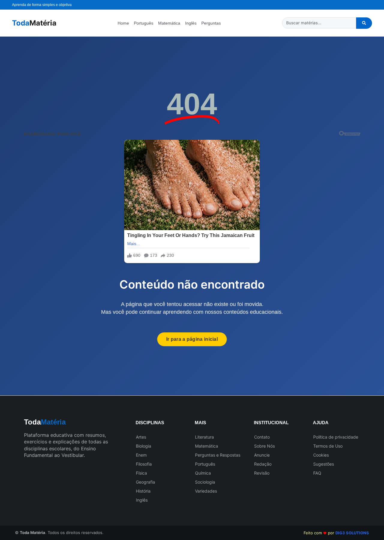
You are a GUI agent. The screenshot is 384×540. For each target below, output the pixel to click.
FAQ (317, 473)
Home (123, 23)
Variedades (206, 491)
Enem (141, 455)
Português (143, 23)
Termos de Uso (328, 445)
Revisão (261, 473)
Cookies (321, 455)
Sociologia (205, 481)
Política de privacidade (335, 437)
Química (203, 473)
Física (141, 473)
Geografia (145, 481)
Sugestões (323, 463)
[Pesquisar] (364, 23)
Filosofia (144, 463)
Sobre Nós (264, 445)
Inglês (190, 23)
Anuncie (262, 455)
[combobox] (319, 22)
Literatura (204, 437)
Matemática (169, 23)
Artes (141, 437)
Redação (263, 463)
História (143, 491)
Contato (262, 437)
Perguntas (211, 23)
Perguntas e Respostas (217, 455)
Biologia (143, 445)
